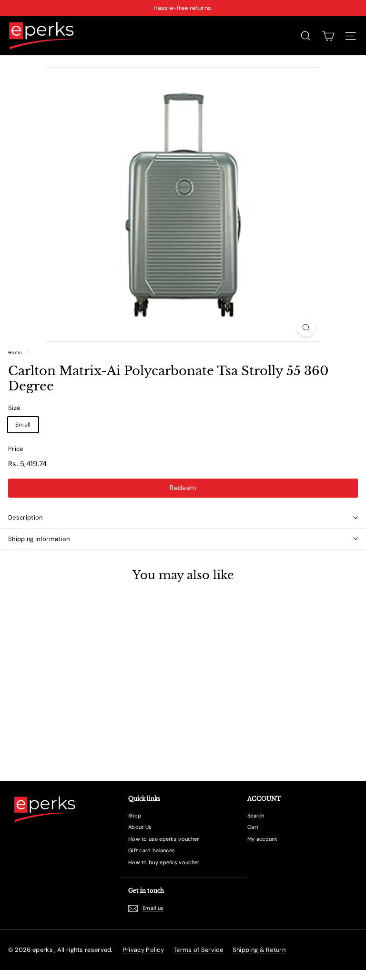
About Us (140, 827)
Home (15, 352)
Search (255, 815)
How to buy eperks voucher (164, 862)
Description (25, 517)
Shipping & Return (259, 950)
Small (23, 425)
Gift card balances (151, 850)
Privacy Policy (143, 950)
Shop (134, 815)
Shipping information (39, 539)
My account (262, 839)
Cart (252, 827)
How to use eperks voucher (163, 839)
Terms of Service (198, 950)
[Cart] (328, 36)
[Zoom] (306, 328)
